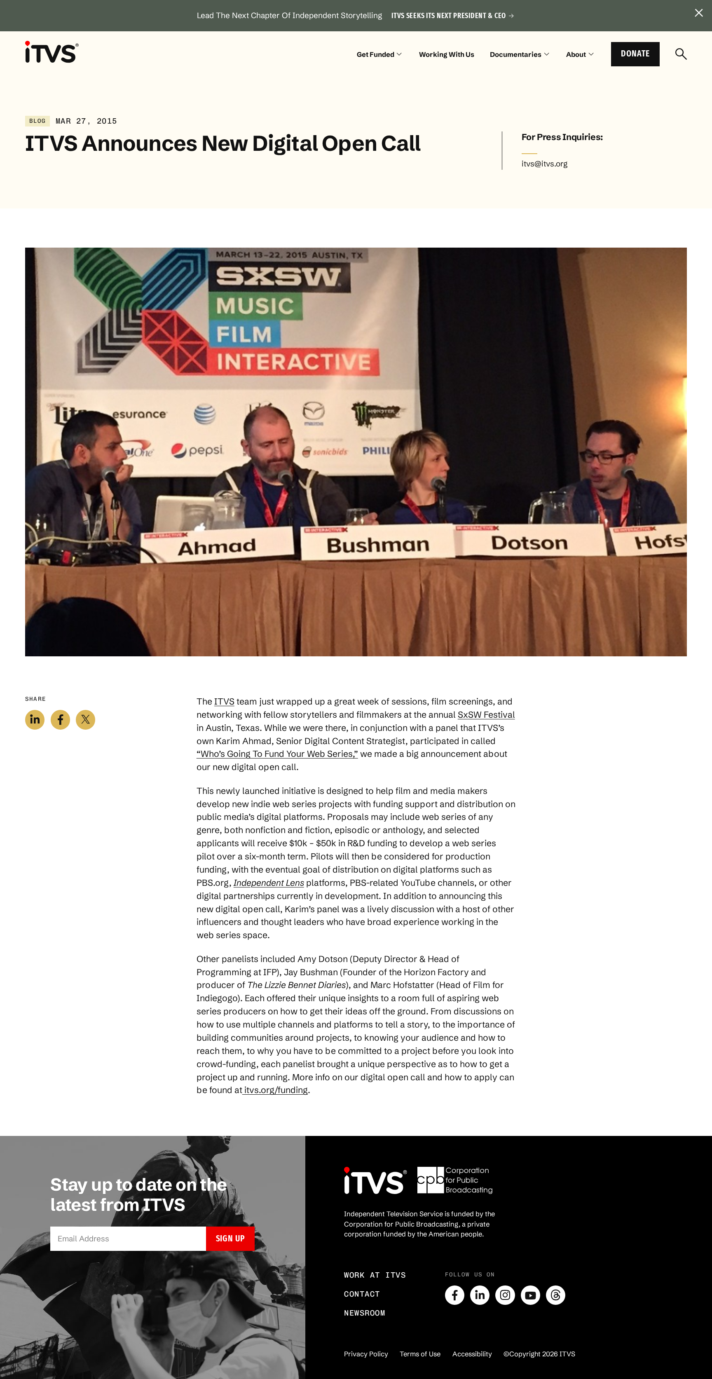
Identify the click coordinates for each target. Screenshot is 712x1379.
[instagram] (505, 1295)
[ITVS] (52, 51)
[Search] (681, 54)
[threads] (555, 1295)
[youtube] (530, 1295)
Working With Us (446, 54)
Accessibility (472, 1354)
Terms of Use (420, 1354)
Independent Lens (269, 882)
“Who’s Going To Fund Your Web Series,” (277, 753)
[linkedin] (480, 1295)
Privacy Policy (366, 1354)
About (576, 54)
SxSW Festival (486, 714)
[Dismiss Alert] (699, 13)
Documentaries (515, 54)
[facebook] (454, 1295)
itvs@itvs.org (544, 164)
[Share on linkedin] (34, 719)
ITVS (224, 701)
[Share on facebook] (60, 719)
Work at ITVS (375, 1275)
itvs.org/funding (275, 1089)
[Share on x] (85, 719)
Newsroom (364, 1313)
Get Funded (375, 54)
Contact (362, 1294)
